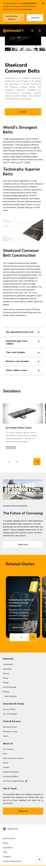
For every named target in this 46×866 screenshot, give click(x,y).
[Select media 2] (15, 49)
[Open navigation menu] (39, 30)
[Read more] (23, 413)
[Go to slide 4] (26, 461)
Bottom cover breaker (17, 361)
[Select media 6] (42, 49)
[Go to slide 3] (23, 461)
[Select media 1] (8, 49)
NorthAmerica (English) (12, 18)
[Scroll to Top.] (39, 859)
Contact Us (23, 811)
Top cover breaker (15, 352)
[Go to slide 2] (20, 461)
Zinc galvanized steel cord (19, 332)
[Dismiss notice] (43, 3)
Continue (35, 17)
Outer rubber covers (16, 370)
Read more (23, 544)
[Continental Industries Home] (13, 30)
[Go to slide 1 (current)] (17, 461)
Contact (23, 111)
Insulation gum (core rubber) (16, 342)
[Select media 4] (28, 49)
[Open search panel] (32, 30)
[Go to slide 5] (29, 461)
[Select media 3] (22, 49)
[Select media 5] (35, 49)
